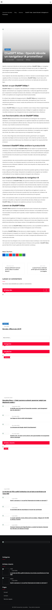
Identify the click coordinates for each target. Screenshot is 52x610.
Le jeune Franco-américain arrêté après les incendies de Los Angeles (39, 269)
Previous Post (10, 265)
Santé (11, 578)
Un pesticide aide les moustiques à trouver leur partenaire (26, 509)
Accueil (6, 592)
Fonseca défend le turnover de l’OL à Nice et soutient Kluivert (12, 269)
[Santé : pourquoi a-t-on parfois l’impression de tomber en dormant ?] (5, 500)
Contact (6, 595)
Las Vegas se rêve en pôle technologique (21, 418)
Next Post (42, 265)
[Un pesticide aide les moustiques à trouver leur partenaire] (5, 509)
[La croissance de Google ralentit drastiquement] (5, 426)
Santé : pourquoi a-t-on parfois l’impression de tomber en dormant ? (28, 500)
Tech (11, 568)
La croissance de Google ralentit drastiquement (23, 427)
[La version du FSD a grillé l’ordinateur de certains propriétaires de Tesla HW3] (26, 466)
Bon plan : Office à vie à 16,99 (11, 329)
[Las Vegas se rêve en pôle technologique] (5, 417)
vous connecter (13, 283)
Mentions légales (8, 599)
